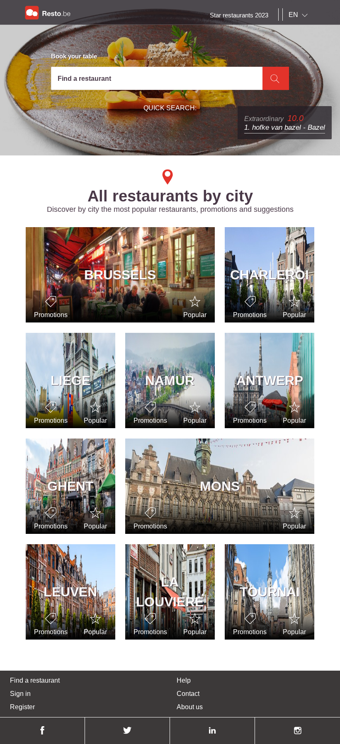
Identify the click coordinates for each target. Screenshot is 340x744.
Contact (188, 693)
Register (22, 706)
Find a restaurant (35, 680)
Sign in (20, 693)
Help (184, 680)
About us (190, 706)
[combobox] (299, 15)
